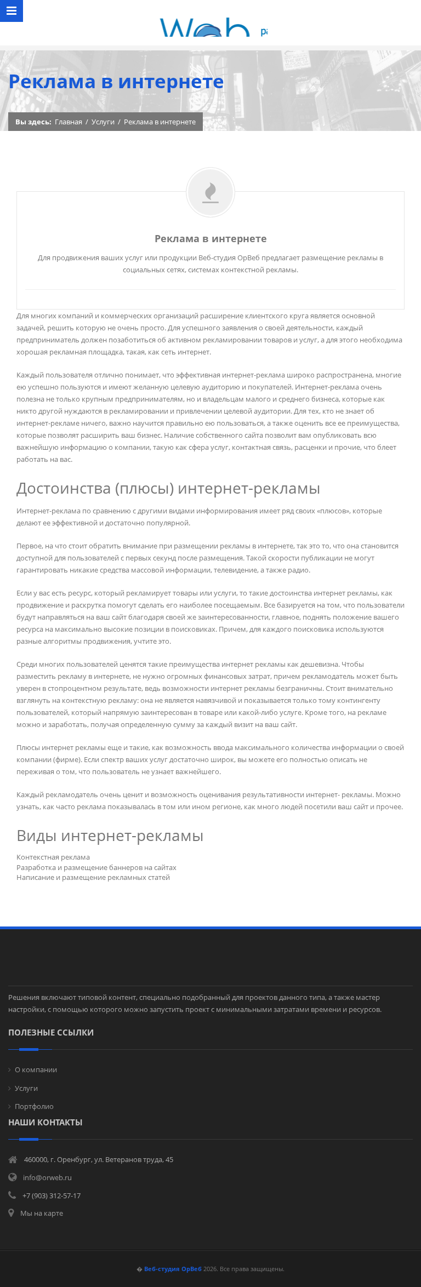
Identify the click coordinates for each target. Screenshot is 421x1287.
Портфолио (34, 1106)
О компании (36, 1069)
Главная (68, 122)
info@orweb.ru (47, 1177)
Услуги (103, 122)
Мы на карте (41, 1213)
